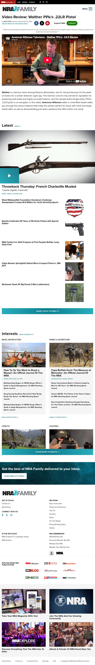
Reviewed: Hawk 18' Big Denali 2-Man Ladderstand (25, 284)
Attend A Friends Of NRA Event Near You (70, 649)
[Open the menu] (90, 8)
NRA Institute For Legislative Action (15, 536)
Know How (8, 379)
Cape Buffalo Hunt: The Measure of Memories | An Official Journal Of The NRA (71, 372)
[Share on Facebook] (36, 22)
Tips (20, 379)
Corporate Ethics (32, 661)
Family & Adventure (15, 194)
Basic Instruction (11, 339)
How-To (6, 426)
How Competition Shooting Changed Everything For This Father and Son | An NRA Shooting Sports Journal (71, 405)
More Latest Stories (57, 311)
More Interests (25, 334)
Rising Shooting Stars (57, 524)
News (10, 24)
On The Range (17, 24)
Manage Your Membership (59, 547)
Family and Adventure (57, 507)
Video (25, 24)
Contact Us (6, 503)
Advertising (6, 507)
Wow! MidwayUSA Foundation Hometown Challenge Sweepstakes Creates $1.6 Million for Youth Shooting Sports (30, 201)
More (16, 126)
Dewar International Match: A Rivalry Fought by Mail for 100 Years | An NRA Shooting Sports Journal (70, 386)
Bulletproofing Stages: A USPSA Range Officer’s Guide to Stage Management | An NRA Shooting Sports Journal (23, 407)
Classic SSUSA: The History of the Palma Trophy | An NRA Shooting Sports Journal (71, 395)
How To (16, 379)
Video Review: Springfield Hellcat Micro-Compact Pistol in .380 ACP (31, 264)
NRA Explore (7, 540)
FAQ (54, 661)
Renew (24, 2)
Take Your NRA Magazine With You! (20, 616)
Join (19, 2)
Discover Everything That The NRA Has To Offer (23, 650)
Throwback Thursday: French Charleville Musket (39, 186)
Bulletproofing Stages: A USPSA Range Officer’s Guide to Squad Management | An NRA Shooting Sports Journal (23, 386)
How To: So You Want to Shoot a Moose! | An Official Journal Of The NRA (23, 372)
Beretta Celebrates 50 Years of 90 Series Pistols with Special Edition (30, 222)
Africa (70, 379)
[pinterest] (47, 22)
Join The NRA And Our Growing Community (65, 617)
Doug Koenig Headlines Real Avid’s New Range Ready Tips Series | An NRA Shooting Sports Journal (23, 396)
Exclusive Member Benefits (59, 540)
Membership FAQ (56, 543)
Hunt (65, 379)
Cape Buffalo (56, 379)
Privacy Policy (6, 661)
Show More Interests (61, 451)
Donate (32, 2)
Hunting (53, 426)
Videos (4, 24)
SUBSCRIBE (14, 476)
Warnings (45, 661)
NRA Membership (56, 536)
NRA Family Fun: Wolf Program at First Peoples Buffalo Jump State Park (30, 243)
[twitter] (42, 22)
